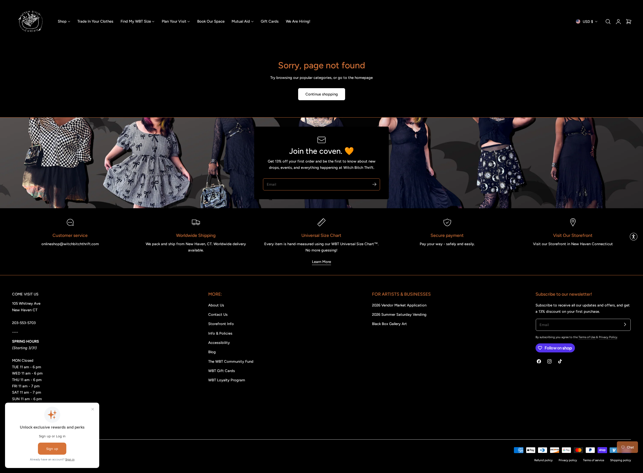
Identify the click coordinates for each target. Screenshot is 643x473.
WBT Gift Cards (221, 371)
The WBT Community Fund (230, 361)
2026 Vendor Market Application (399, 305)
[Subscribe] (374, 184)
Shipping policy (620, 460)
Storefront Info (221, 324)
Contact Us (218, 314)
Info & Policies (220, 333)
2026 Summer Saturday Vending (399, 314)
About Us (216, 305)
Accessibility (219, 342)
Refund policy (543, 460)
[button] (608, 21)
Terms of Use (587, 337)
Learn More (321, 261)
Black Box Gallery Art (389, 324)
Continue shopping (321, 94)
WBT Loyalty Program (226, 380)
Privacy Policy (608, 337)
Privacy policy (568, 460)
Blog (212, 352)
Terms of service (593, 460)
